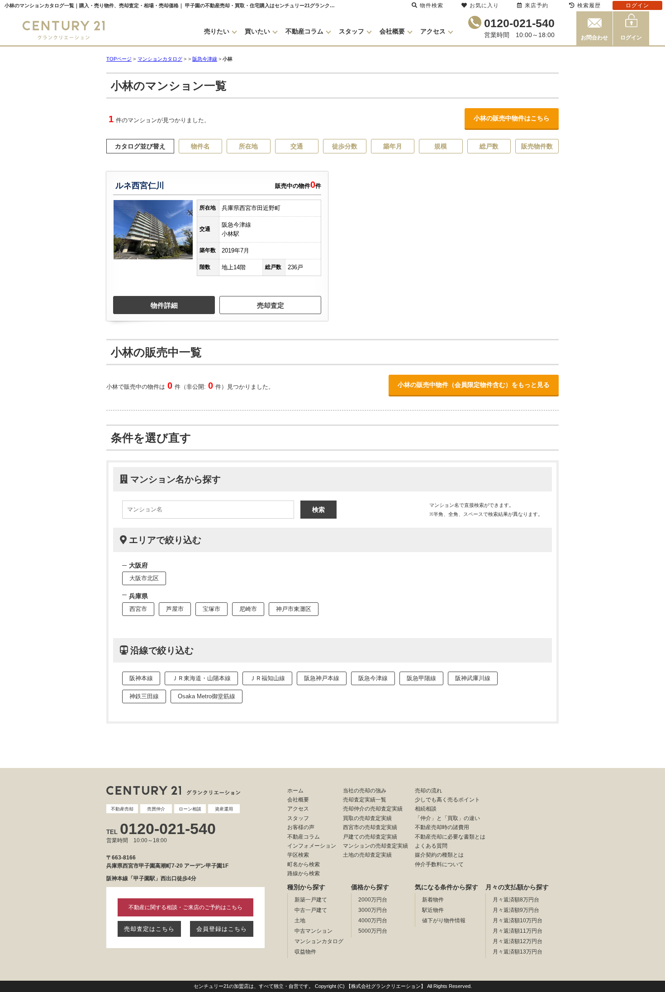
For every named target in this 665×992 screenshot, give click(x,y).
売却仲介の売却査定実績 (373, 809)
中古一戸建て (310, 910)
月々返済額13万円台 (517, 952)
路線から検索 (303, 873)
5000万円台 (372, 931)
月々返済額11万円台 (517, 931)
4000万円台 (372, 920)
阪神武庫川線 (472, 678)
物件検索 (431, 5)
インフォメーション (311, 846)
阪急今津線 (204, 59)
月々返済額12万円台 (517, 941)
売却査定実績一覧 (364, 799)
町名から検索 (303, 864)
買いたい (257, 31)
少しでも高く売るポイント (447, 799)
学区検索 (298, 855)
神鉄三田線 (144, 696)
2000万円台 (372, 900)
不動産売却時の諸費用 (442, 827)
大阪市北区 (144, 578)
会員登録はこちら (221, 928)
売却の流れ (428, 790)
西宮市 (138, 609)
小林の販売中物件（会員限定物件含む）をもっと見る (474, 384)
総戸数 (489, 146)
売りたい (216, 31)
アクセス (433, 31)
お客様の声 (300, 827)
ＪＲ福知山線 (267, 678)
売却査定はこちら (149, 928)
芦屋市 (175, 609)
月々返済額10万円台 (517, 920)
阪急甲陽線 (421, 678)
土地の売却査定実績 (367, 855)
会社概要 (392, 31)
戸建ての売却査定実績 (370, 837)
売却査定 (270, 305)
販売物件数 (537, 146)
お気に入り (484, 5)
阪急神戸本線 (321, 678)
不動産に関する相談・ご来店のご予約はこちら (185, 907)
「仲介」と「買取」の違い (447, 818)
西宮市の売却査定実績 (370, 827)
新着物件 (433, 900)
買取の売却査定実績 (367, 818)
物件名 (200, 146)
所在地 (248, 146)
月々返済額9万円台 (516, 910)
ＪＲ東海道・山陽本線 (201, 678)
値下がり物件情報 (444, 920)
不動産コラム (304, 31)
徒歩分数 (344, 146)
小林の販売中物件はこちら (512, 118)
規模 (440, 146)
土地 (299, 920)
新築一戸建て (310, 900)
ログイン (631, 37)
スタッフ (351, 31)
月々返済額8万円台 (516, 900)
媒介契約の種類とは (439, 855)
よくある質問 (431, 846)
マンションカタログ (318, 941)
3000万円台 (372, 910)
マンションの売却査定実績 (375, 846)
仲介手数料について (439, 864)
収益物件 (305, 952)
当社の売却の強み (364, 790)
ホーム (295, 790)
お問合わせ (594, 37)
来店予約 (536, 5)
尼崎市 (248, 609)
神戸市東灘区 (293, 609)
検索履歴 (589, 5)
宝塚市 (211, 609)
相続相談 (426, 809)
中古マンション (313, 931)
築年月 (392, 146)
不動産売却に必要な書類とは (450, 837)
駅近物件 (433, 910)
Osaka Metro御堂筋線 (206, 696)
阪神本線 (141, 678)
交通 (296, 146)
